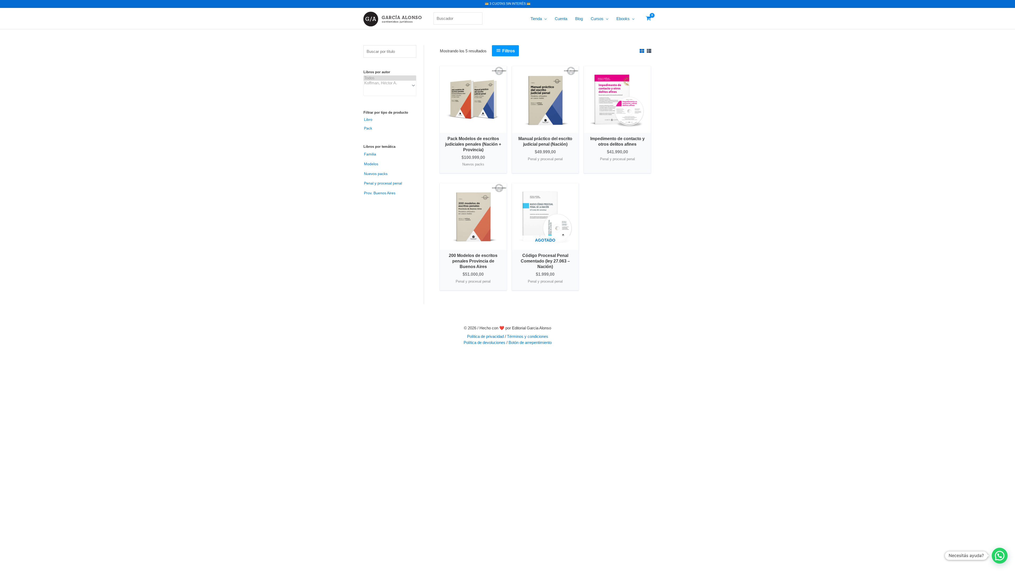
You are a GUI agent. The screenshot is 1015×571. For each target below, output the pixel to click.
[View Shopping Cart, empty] (648, 18)
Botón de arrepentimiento (530, 342)
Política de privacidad (485, 336)
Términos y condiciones (527, 336)
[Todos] (390, 78)
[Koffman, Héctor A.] (390, 83)
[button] (544, 19)
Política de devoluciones (484, 342)
